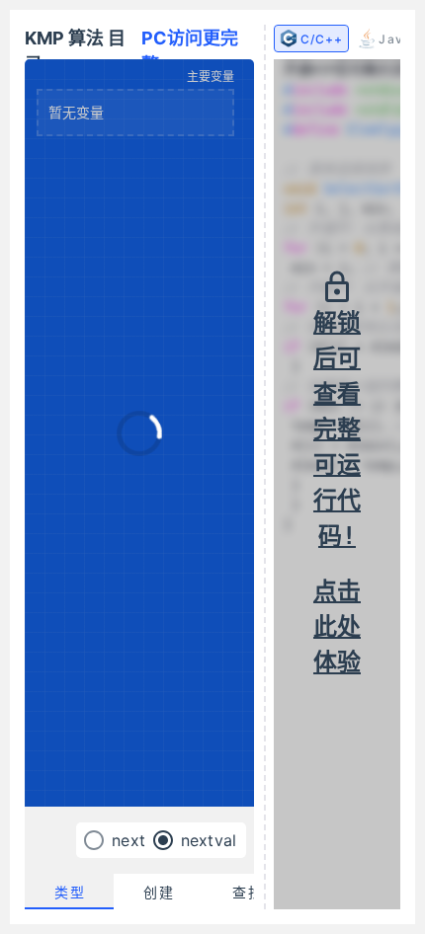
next (128, 840)
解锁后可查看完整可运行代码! (337, 429)
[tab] (69, 891)
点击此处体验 (337, 627)
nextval (208, 840)
